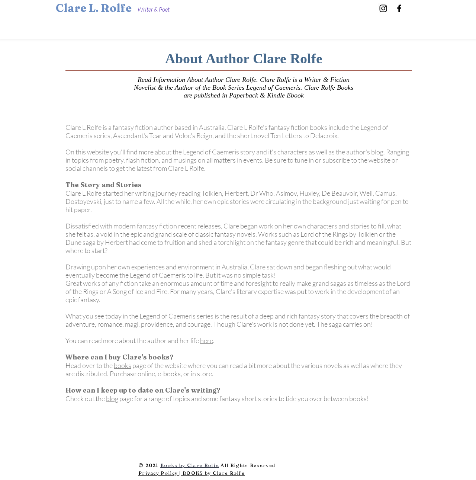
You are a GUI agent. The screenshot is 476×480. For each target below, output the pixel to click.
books (122, 365)
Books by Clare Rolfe (189, 465)
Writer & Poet (154, 9)
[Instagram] (383, 8)
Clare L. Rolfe (94, 8)
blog (112, 398)
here (206, 340)
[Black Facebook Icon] (399, 8)
